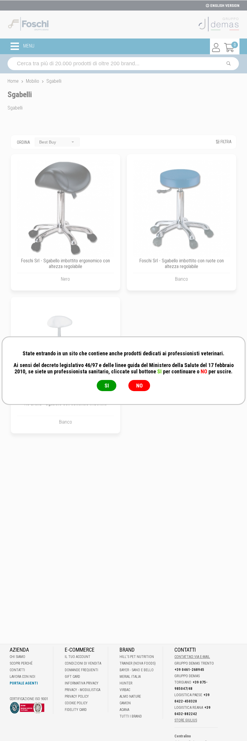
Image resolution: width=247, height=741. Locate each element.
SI (107, 385)
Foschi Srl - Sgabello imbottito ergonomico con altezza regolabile (65, 263)
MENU (28, 46)
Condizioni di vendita (83, 663)
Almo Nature (130, 696)
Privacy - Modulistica (82, 690)
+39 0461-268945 (189, 669)
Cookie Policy (76, 703)
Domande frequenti (81, 670)
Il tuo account (77, 657)
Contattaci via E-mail (192, 657)
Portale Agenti (24, 683)
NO (139, 385)
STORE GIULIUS (185, 720)
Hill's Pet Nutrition (137, 657)
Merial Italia (130, 677)
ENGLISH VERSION (224, 6)
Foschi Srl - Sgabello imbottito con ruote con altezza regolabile (181, 263)
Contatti (17, 670)
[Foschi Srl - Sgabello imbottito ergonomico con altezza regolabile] (65, 208)
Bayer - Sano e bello (137, 670)
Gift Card (72, 677)
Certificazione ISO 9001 (29, 699)
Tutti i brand (131, 716)
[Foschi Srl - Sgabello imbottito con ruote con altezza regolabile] (181, 208)
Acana (124, 710)
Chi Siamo (17, 657)
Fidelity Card (76, 710)
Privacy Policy (77, 696)
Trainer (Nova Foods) (138, 663)
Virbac (125, 690)
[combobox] (57, 141)
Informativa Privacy (81, 683)
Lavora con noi (22, 677)
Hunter (126, 683)
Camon (125, 703)
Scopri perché (21, 663)
